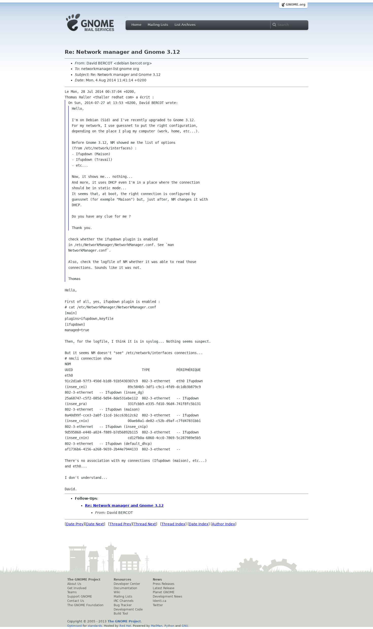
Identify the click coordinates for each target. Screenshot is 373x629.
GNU (185, 625)
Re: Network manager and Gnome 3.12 (124, 505)
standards (95, 625)
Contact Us (75, 601)
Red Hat (125, 625)
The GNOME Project (83, 579)
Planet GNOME (164, 592)
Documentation (125, 588)
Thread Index (173, 524)
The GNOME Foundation (85, 605)
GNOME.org (296, 4)
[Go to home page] (97, 32)
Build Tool (121, 613)
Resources (122, 579)
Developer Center (127, 584)
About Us (74, 584)
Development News (167, 596)
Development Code (128, 609)
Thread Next (145, 524)
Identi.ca (159, 601)
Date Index (198, 524)
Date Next (95, 524)
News (157, 579)
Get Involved (77, 588)
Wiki (117, 592)
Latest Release (163, 588)
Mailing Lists (158, 25)
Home (136, 25)
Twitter (158, 605)
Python (169, 625)
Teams (72, 592)
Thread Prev (120, 524)
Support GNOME (79, 596)
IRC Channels (123, 601)
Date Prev (74, 524)
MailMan (156, 625)
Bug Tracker (123, 605)
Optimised (74, 625)
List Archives (185, 25)
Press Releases (163, 584)
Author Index (223, 524)
